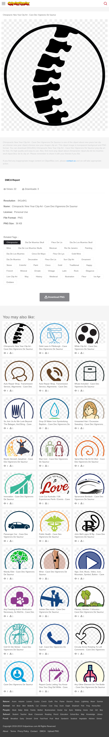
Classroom (38, 714)
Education (64, 714)
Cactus (36, 702)
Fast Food (44, 719)
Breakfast (14, 719)
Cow (50, 706)
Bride (26, 710)
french (10, 271)
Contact (34, 731)
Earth (51, 702)
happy (89, 265)
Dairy (22, 719)
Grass (77, 702)
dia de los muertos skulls (30, 248)
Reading (48, 714)
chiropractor (12, 242)
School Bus (74, 714)
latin (64, 271)
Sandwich (65, 719)
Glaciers (69, 702)
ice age (97, 276)
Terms (13, 731)
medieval (54, 276)
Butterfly (31, 706)
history (39, 276)
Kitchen (92, 719)
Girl (96, 710)
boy (101, 710)
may (27, 276)
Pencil (56, 714)
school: (6, 714)
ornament (86, 259)
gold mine (76, 254)
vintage (51, 271)
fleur (84, 276)
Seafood (74, 719)
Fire (56, 702)
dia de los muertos (15, 254)
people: (6, 710)
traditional (74, 265)
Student (15, 714)
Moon (93, 702)
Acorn (14, 702)
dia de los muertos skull (81, 242)
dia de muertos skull (34, 242)
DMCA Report (12, 180)
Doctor (59, 710)
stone (9, 265)
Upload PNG (53, 731)
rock (76, 271)
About (5, 731)
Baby (20, 710)
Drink (36, 719)
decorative (33, 259)
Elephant (75, 706)
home (85, 710)
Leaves (29, 702)
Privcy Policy (23, 731)
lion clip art (12, 276)
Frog (88, 706)
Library (99, 714)
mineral (23, 271)
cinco (48, 265)
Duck (62, 706)
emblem (10, 282)
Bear (18, 706)
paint (35, 265)
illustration (69, 276)
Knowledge (90, 714)
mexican (53, 248)
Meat (57, 719)
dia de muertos (14, 259)
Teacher (23, 714)
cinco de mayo (39, 254)
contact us (71, 161)
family (32, 710)
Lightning (85, 702)
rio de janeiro (71, 248)
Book (31, 714)
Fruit (51, 719)
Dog (56, 706)
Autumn (21, 702)
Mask (14, 710)
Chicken (43, 706)
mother (40, 710)
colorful (22, 265)
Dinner (99, 719)
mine (9, 248)
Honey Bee (96, 706)
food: (6, 718)
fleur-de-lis (50, 259)
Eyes (71, 710)
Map (82, 714)
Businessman (50, 710)
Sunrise (100, 702)
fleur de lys (58, 254)
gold (60, 265)
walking (78, 710)
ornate (37, 271)
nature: (6, 701)
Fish (82, 706)
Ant (13, 706)
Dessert (29, 719)
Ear (65, 710)
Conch (44, 702)
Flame (62, 702)
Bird (24, 706)
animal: (6, 706)
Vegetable (83, 719)
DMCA (42, 731)
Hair (91, 710)
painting (88, 248)
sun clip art (69, 259)
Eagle (68, 706)
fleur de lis (56, 242)
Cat (37, 706)
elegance (90, 271)
